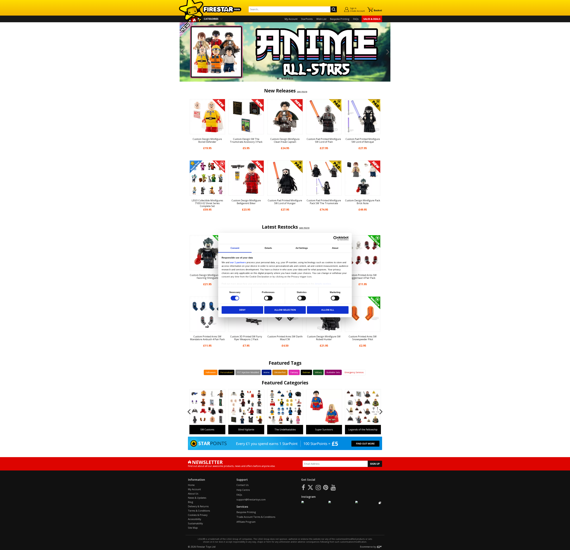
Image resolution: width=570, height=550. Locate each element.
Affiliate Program (245, 521)
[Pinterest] (325, 487)
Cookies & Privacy (198, 515)
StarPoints (307, 19)
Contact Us (242, 485)
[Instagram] (318, 487)
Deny (242, 310)
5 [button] (287, 78)
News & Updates (197, 497)
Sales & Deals (371, 19)
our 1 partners (238, 262)
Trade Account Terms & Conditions (255, 517)
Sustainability (195, 523)
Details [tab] (268, 248)
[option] (285, 52)
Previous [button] (182, 52)
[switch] (268, 298)
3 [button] (283, 78)
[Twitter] (310, 487)
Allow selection (285, 310)
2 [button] (280, 78)
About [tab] (335, 248)
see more (302, 91)
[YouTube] (333, 487)
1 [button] (278, 78)
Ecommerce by (368, 546)
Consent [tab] (235, 248)
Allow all (327, 310)
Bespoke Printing (339, 19)
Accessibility (194, 519)
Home (191, 485)
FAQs (356, 19)
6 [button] (290, 78)
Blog (190, 502)
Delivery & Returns (198, 506)
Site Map (193, 527)
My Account (291, 19)
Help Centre (243, 490)
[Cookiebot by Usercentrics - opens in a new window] (336, 238)
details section (323, 283)
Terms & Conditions (199, 510)
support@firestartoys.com (251, 499)
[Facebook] (303, 487)
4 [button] (285, 78)
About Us (193, 493)
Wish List (321, 19)
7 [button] (292, 78)
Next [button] (387, 52)
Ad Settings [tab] (302, 248)
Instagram (308, 497)
